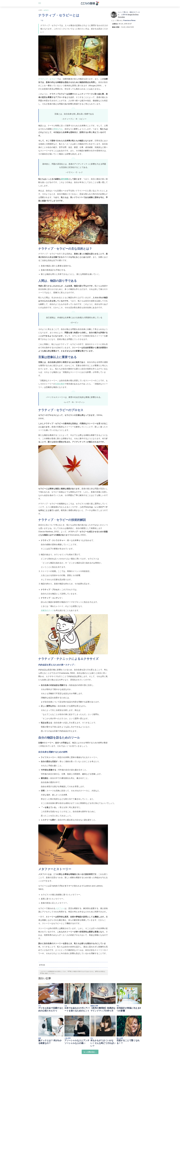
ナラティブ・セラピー (47, 79)
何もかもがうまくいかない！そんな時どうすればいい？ (103, 1043)
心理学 (40, 10)
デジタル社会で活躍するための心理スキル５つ (50, 1009)
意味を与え (58, 129)
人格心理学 (67, 1038)
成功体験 (64, 179)
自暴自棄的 (60, 384)
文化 (39, 1005)
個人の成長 (120, 1038)
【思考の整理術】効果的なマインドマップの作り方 (103, 1009)
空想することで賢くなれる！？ (128, 1041)
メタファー (60, 908)
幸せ (118, 1005)
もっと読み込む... (90, 1052)
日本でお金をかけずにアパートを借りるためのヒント (76, 1009)
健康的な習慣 (94, 1005)
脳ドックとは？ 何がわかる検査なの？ (50, 1041)
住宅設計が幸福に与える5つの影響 (129, 1009)
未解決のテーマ (47, 610)
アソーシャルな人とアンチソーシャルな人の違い (76, 1041)
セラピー (46, 10)
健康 (39, 1038)
